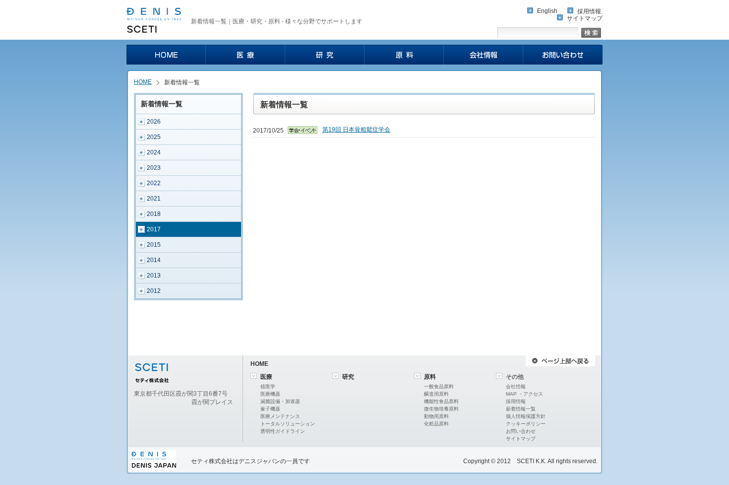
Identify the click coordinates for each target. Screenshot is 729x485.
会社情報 (516, 386)
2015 (154, 244)
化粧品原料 (436, 423)
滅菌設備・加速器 (280, 401)
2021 (154, 198)
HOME (143, 81)
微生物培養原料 (441, 409)
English (547, 10)
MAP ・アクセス (524, 394)
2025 (154, 137)
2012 (154, 290)
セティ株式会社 (212, 461)
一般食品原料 (439, 386)
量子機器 (270, 409)
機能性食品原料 (441, 401)
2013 (154, 275)
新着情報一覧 (521, 409)
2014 (154, 260)
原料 (430, 376)
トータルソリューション (287, 423)
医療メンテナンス (280, 416)
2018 (154, 213)
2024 (154, 152)
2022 (154, 183)
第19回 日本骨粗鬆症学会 (356, 129)
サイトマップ (585, 18)
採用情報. (590, 11)
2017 (154, 229)
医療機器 (270, 394)
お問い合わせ (521, 431)
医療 (266, 376)
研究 (348, 376)
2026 (154, 121)
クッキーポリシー (526, 423)
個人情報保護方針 (526, 416)
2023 (154, 167)
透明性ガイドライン (282, 431)
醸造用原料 (436, 394)
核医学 (267, 386)
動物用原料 (436, 416)
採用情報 (516, 401)
